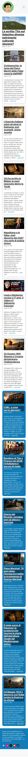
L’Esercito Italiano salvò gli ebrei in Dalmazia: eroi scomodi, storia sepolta (13, 127)
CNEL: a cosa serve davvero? (12, 408)
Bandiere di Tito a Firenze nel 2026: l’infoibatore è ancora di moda (13, 462)
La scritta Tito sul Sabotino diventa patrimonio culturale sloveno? (13, 37)
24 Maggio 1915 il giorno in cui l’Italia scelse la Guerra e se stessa (14, 696)
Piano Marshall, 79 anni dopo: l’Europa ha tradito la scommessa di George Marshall (14, 573)
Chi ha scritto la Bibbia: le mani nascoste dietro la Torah (13, 182)
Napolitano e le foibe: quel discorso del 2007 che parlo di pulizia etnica (14, 238)
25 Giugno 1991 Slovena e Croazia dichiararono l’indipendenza (13, 357)
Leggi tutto (13, 101)
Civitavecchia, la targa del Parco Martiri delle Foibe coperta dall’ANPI (13, 69)
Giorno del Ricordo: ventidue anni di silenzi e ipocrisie (13, 518)
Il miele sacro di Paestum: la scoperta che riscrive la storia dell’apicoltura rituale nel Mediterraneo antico (12, 634)
